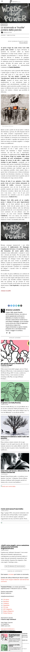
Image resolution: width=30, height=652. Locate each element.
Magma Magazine (5, 366)
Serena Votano (4, 404)
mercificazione (20, 566)
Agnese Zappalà (4, 510)
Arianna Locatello (7, 32)
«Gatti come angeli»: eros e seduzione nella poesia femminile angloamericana (15, 547)
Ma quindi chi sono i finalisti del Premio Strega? (12, 364)
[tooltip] (9, 306)
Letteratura (4, 24)
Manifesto (6, 601)
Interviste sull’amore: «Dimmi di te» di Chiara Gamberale (15, 471)
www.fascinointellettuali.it (7, 629)
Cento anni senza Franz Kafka (12, 509)
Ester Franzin (4, 474)
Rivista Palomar (7, 613)
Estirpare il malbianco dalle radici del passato (15, 437)
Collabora (6, 603)
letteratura (12, 566)
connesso (11, 574)
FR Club (5, 607)
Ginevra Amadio (4, 550)
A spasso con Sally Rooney (11, 403)
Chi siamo (6, 599)
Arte (6, 566)
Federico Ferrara (5, 440)
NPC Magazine (7, 609)
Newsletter (6, 605)
